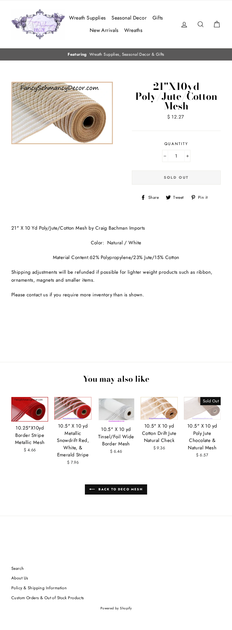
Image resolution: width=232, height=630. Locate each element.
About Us (19, 578)
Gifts (157, 17)
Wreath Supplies (87, 17)
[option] (116, 54)
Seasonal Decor (129, 17)
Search (17, 568)
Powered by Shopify (116, 608)
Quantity (176, 143)
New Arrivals (104, 30)
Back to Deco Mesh (120, 489)
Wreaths (133, 30)
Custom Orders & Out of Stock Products (47, 598)
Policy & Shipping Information (39, 588)
